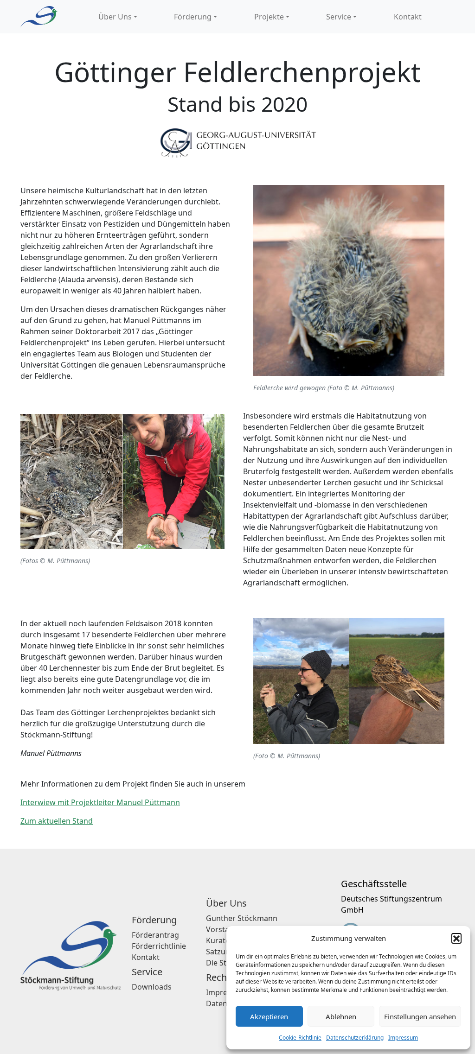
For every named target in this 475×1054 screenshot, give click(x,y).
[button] (456, 938)
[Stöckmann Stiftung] (39, 17)
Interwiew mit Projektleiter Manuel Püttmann (100, 802)
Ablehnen (341, 1016)
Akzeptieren (269, 1016)
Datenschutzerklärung (355, 1037)
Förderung (193, 17)
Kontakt (408, 17)
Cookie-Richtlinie (300, 1037)
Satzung (220, 951)
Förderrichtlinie (159, 946)
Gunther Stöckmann (241, 918)
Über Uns (115, 17)
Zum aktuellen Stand (56, 821)
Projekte (269, 17)
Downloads (152, 987)
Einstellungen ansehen (420, 1016)
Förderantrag (155, 935)
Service (338, 17)
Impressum (403, 1037)
